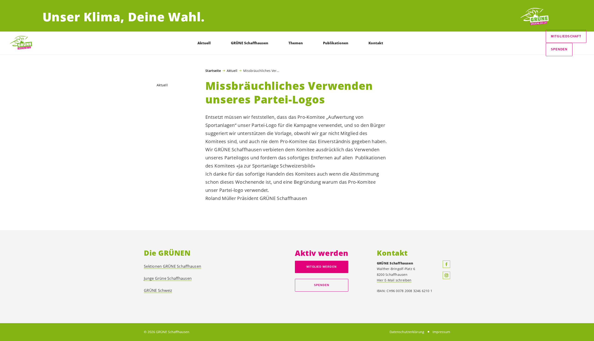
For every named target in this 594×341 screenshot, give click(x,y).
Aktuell (232, 70)
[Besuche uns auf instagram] (446, 275)
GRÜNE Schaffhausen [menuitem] (249, 43)
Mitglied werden (321, 266)
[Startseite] (534, 17)
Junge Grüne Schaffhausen (168, 278)
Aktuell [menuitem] (204, 43)
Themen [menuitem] (295, 43)
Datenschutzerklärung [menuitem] (407, 332)
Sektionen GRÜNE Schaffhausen (172, 266)
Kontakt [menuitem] (375, 43)
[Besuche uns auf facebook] (446, 264)
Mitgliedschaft (566, 36)
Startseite (213, 70)
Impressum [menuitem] (441, 332)
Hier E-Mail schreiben (394, 280)
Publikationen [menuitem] (335, 43)
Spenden (559, 49)
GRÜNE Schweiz (158, 290)
